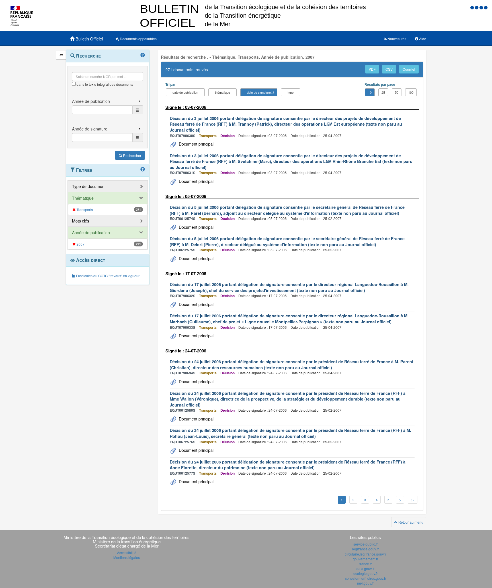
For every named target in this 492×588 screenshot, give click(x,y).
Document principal (196, 144)
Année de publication (91, 232)
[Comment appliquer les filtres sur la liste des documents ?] (142, 169)
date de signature (259, 92)
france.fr (365, 563)
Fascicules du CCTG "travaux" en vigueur (107, 275)
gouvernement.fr (365, 558)
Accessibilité (126, 552)
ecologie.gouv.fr (365, 573)
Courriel (409, 69)
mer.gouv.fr (365, 583)
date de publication (185, 92)
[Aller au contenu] (477, 7)
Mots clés (80, 221)
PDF (372, 69)
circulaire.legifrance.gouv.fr (365, 554)
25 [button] (383, 92)
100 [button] (410, 92)
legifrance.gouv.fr (365, 548)
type (291, 92)
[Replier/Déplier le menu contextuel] (61, 55)
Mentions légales (126, 557)
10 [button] (370, 92)
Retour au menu (410, 522)
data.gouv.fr (365, 568)
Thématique (83, 198)
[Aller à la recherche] (481, 7)
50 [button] (396, 92)
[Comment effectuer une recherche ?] (142, 55)
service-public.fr (365, 544)
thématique (222, 92)
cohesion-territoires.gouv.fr (365, 578)
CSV (389, 69)
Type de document (89, 186)
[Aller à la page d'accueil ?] (485, 7)
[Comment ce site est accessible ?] (472, 7)
